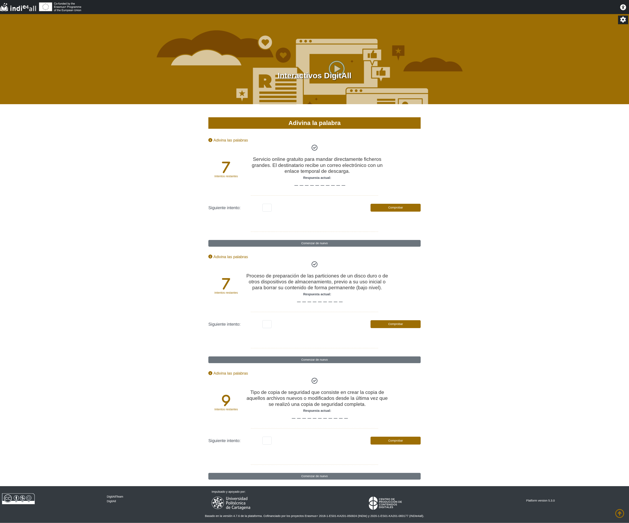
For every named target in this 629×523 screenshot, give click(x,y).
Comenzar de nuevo (314, 243)
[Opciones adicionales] (623, 20)
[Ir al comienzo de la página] (619, 513)
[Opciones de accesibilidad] (623, 7)
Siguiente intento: (224, 207)
